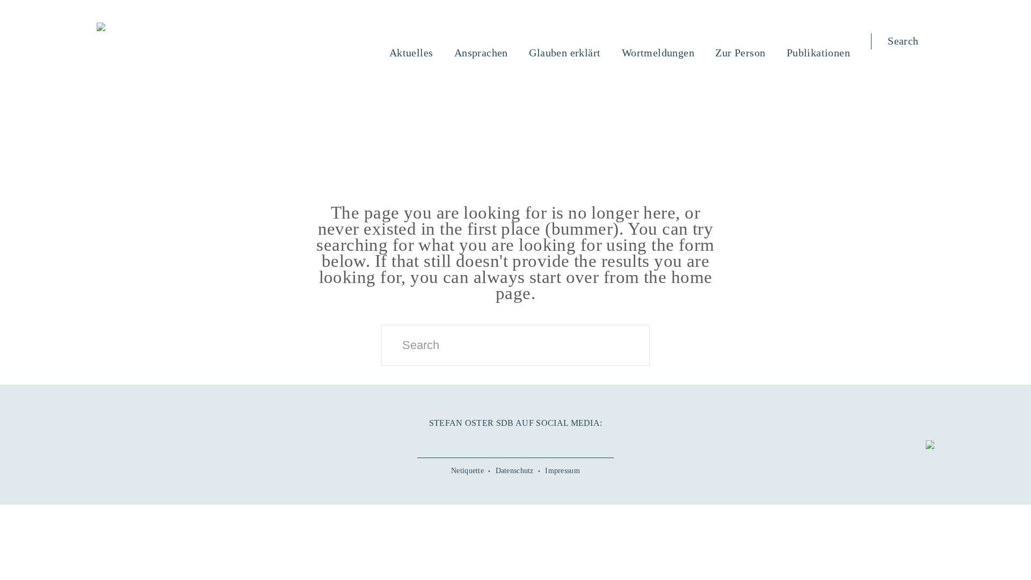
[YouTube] (491, 441)
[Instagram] (515, 441)
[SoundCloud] (539, 441)
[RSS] (564, 441)
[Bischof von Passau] (166, 27)
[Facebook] (467, 441)
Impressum (562, 471)
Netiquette (467, 471)
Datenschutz (515, 471)
